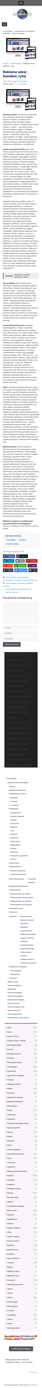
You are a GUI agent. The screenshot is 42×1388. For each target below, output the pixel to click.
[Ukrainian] (33, 1339)
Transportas (11, 1315)
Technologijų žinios (15, 1014)
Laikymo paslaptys (14, 1149)
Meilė (9, 1028)
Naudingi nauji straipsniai (15, 660)
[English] (26, 1336)
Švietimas (10, 1245)
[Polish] (13, 1339)
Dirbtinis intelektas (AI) (16, 1007)
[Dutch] (23, 1336)
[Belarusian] (5, 1336)
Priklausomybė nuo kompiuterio (22, 897)
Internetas (6, 33)
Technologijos (8, 31)
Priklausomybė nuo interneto (21, 901)
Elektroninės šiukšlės (28, 934)
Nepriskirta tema (13, 1276)
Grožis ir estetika (13, 1236)
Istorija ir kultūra (13, 1241)
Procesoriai (15, 823)
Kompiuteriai (13, 809)
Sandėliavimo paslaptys (15, 1206)
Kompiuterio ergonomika (19, 856)
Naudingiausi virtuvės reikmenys (17, 702)
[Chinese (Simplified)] (10, 1336)
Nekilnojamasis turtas (15, 1284)
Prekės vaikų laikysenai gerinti (18, 681)
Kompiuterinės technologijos (24, 31)
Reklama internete (18, 33)
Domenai (24, 956)
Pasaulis (10, 1223)
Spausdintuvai (16, 813)
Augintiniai (11, 1167)
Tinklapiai (24, 941)
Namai (9, 1145)
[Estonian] (28, 1336)
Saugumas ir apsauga (15, 1097)
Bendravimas (12, 1210)
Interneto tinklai (26, 931)
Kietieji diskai (15, 845)
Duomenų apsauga (27, 949)
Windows (31, 882)
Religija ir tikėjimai (13, 1228)
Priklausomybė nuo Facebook (21, 905)
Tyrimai (10, 1293)
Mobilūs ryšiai (13, 982)
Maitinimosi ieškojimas (15, 1101)
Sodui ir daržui (11, 717)
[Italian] (5, 1339)
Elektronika (12, 989)
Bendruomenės (26, 916)
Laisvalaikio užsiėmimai (15, 1154)
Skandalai (10, 1180)
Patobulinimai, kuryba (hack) (18, 1018)
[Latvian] (8, 1339)
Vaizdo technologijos (15, 996)
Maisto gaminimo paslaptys (17, 1171)
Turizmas (10, 1263)
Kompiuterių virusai (16, 908)
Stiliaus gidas (12, 1106)
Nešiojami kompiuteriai (17, 790)
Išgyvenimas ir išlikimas (15, 1075)
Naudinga (10, 1141)
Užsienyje (14, 798)
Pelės (12, 831)
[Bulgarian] (8, 1336)
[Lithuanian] (10, 1339)
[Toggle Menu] (21, 2)
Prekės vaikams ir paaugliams (16, 691)
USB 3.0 (13, 859)
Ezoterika (10, 1311)
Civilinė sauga (12, 1302)
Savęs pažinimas (13, 1258)
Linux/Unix (32, 879)
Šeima (9, 1032)
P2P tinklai (24, 923)
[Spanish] (28, 1339)
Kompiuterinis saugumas (18, 967)
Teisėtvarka (11, 1115)
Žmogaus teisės (13, 1197)
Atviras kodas (14, 863)
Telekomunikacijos (14, 985)
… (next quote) (32, 1372)
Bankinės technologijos (16, 1000)
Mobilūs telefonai (14, 1010)
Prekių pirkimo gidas (14, 1062)
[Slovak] (23, 1339)
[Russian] (18, 1339)
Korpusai (14, 820)
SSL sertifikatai (16, 971)
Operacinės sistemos (16, 879)
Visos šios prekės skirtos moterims (18, 696)
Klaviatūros (15, 838)
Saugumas (11, 1184)
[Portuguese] (16, 1339)
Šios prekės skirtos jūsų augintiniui (20, 738)
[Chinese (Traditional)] (13, 1336)
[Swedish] (31, 1339)
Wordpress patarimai (18, 871)
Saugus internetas (27, 938)
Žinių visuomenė (14, 1003)
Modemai (14, 827)
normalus (23, 84)
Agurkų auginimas (13, 1128)
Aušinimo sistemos (17, 816)
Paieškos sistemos (27, 959)
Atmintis (14, 848)
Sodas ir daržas (12, 1036)
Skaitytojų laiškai (13, 1328)
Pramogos (11, 1093)
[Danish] (21, 1336)
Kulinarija (10, 1215)
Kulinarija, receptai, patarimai (16, 654)
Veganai (10, 1202)
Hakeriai (12, 787)
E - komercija (14, 805)
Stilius (9, 1232)
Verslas (10, 1289)
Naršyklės (24, 927)
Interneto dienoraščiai (28, 963)
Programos (13, 912)
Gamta (9, 1324)
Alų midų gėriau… (12, 592)
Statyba (10, 1267)
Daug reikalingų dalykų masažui (17, 707)
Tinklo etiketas (26, 952)
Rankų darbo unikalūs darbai (17, 712)
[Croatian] (16, 1336)
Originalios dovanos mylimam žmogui (19, 765)
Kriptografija (15, 974)
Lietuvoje (14, 801)
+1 (15, 84)
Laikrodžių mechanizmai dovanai (17, 733)
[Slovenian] (26, 1339)
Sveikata (10, 1176)
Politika (10, 1297)
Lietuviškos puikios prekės (15, 686)
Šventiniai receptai (14, 1189)
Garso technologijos (15, 992)
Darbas (9, 1136)
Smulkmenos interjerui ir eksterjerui (20, 728)
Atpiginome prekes (14, 1084)
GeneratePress (32, 1385)
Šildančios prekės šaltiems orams (19, 665)
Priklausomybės (15, 890)
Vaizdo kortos (16, 841)
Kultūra (9, 1110)
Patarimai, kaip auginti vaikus (17, 1123)
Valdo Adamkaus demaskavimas (18, 589)
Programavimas (15, 867)
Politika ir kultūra (13, 1271)
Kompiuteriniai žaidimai (17, 794)
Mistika (10, 1088)
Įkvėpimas (11, 1254)
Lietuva (10, 1319)
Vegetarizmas (12, 1219)
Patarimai (10, 1058)
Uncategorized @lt (14, 1045)
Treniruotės (11, 1163)
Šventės (10, 1049)
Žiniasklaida (11, 1071)
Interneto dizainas (27, 945)
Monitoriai (14, 852)
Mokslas (10, 1193)
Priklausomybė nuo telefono (21, 894)
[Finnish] (31, 1336)
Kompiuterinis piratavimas (18, 886)
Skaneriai (14, 834)
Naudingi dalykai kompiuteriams (18, 759)
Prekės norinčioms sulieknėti (16, 675)
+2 (18, 84)
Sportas (10, 1132)
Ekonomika (11, 1280)
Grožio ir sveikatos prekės (15, 670)
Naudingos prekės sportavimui (18, 749)
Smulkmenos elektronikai (14, 754)
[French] (33, 1336)
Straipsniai (11, 1119)
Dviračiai (10, 1080)
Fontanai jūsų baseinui (15, 723)
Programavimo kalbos (18, 874)
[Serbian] (21, 1339)
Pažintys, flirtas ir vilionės (16, 1041)
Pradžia (6, 63)
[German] (36, 1336)
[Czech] (18, 1336)
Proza (9, 1158)
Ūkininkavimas (12, 1306)
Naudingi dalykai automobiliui (16, 744)
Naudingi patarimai (14, 1054)
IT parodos (13, 978)
